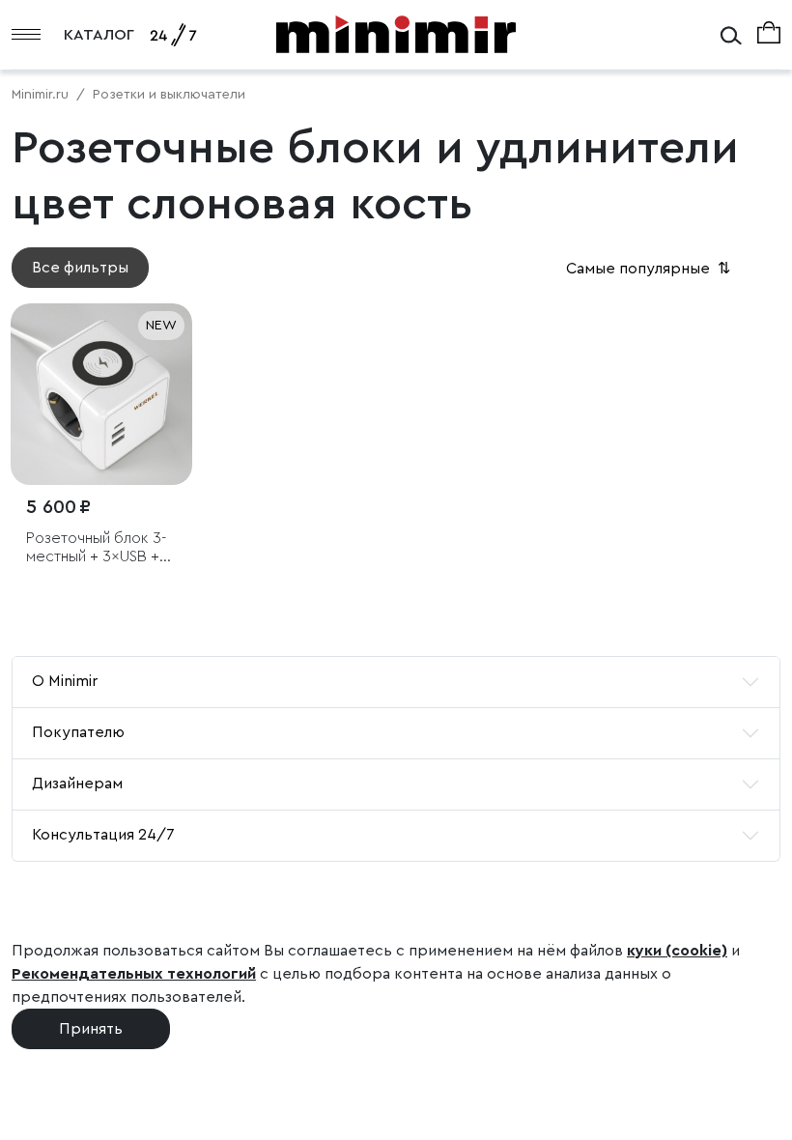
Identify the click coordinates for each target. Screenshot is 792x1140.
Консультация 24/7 (103, 834)
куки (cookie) (677, 950)
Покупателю (78, 732)
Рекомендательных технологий (134, 974)
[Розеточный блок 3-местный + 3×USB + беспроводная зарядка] (101, 394)
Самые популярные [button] (650, 268)
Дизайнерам (77, 783)
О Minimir (65, 681)
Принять (91, 1029)
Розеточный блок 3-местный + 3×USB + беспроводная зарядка (96, 548)
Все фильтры (80, 267)
